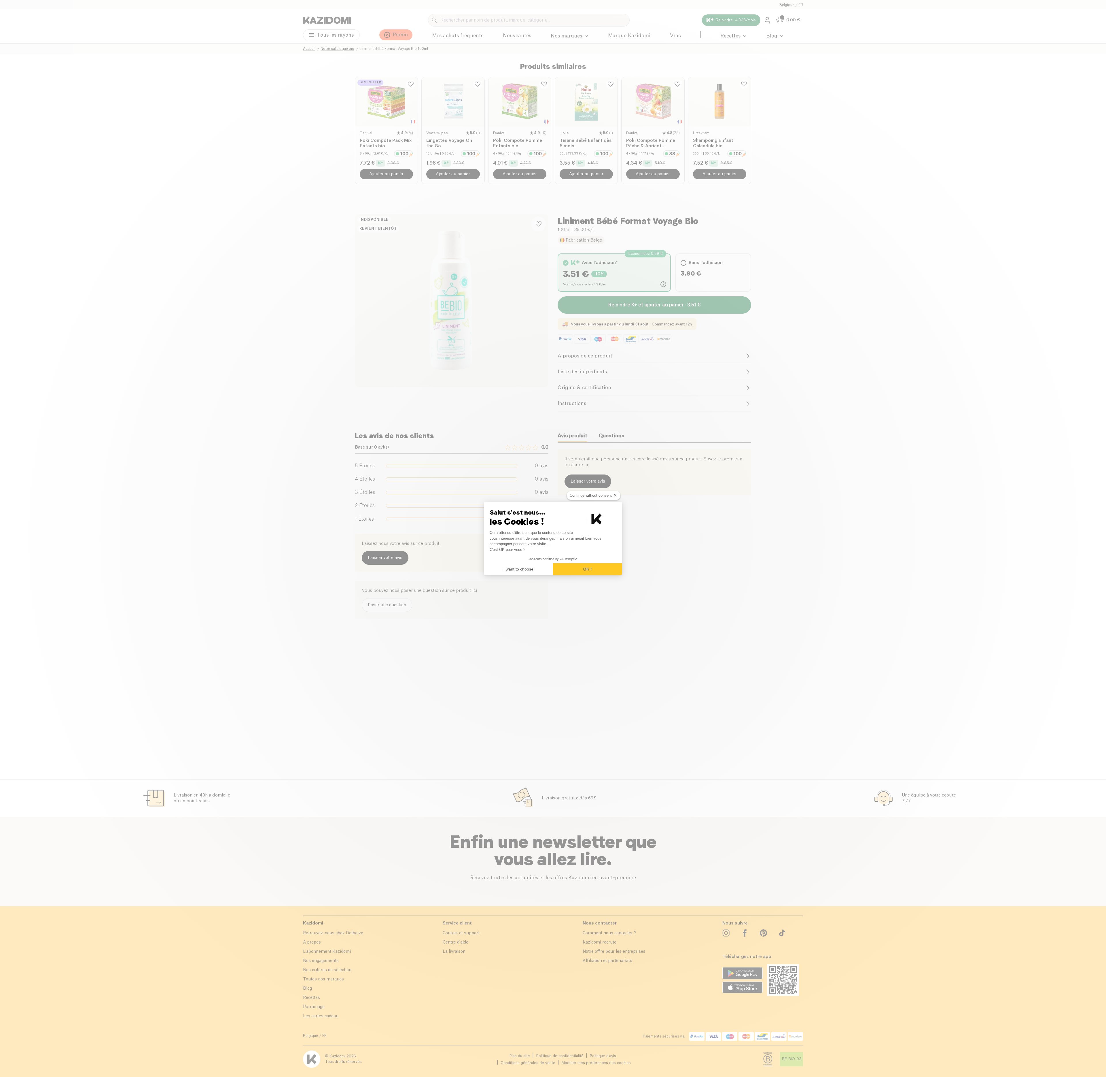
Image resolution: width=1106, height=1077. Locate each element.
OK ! (587, 569)
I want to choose (518, 569)
